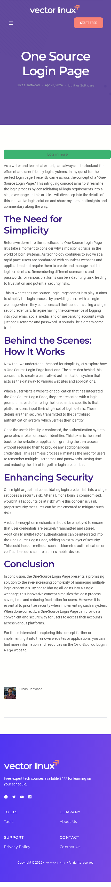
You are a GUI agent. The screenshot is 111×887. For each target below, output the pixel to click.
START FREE (88, 23)
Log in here (57, 154)
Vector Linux (55, 863)
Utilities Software (81, 85)
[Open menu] (11, 23)
